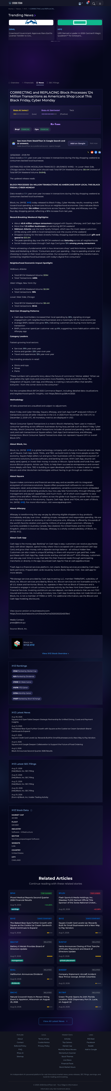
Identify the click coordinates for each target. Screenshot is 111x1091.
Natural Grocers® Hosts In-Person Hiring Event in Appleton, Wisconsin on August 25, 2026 (30, 999)
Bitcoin (90, 596)
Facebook (91, 1042)
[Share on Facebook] (95, 152)
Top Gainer (46, 893)
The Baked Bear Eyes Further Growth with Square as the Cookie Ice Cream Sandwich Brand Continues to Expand (31, 925)
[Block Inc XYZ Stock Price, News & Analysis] (17, 643)
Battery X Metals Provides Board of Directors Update (27, 947)
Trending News (20, 15)
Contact (20, 1042)
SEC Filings (54, 83)
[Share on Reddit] (91, 152)
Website (16, 843)
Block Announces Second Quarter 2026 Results (32, 751)
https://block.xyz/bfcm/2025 (62, 393)
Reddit (91, 1046)
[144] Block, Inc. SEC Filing (23, 771)
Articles (67, 1039)
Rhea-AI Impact (20, 110)
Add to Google (91, 1049)
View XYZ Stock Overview (55, 653)
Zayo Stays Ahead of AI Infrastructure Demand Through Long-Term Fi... (80, 34)
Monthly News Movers (67, 1049)
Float (15, 822)
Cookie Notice (44, 1042)
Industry (16, 829)
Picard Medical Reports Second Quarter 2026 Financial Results (29, 898)
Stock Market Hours (67, 1067)
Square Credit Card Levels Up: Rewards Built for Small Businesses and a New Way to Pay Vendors (53, 738)
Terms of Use (43, 1039)
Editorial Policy (20, 1046)
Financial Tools (67, 1064)
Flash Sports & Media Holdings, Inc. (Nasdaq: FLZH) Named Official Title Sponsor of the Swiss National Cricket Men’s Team (77, 900)
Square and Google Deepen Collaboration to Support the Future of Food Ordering (47, 744)
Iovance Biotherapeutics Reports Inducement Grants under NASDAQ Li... (30, 34)
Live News (67, 1060)
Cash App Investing (19, 599)
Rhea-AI (20, 1053)
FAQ (20, 1049)
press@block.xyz (17, 622)
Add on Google (77, 143)
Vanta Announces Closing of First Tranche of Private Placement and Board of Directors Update (79, 949)
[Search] (94, 3)
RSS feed (90, 1039)
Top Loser (95, 893)
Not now (94, 143)
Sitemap (20, 1056)
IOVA (11, 29)
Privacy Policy (44, 1046)
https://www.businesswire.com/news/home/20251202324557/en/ (40, 613)
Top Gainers (67, 1042)
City (14, 857)
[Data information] (31, 810)
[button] (80, 3)
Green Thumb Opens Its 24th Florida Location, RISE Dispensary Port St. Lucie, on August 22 (78, 999)
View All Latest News (53, 1021)
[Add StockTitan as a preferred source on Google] (99, 152)
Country (16, 850)
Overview (15, 83)
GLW (60, 29)
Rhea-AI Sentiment (50, 110)
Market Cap (18, 815)
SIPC (82, 579)
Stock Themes (67, 1056)
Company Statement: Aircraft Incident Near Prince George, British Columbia (77, 975)
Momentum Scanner (67, 1053)
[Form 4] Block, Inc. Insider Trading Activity (30, 797)
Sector (15, 836)
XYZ (29, 202)
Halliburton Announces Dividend (26, 974)
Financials (29, 83)
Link (13, 846)
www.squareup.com (61, 502)
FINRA (77, 579)
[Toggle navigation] (100, 3)
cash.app (89, 570)
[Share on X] (88, 152)
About (20, 1039)
